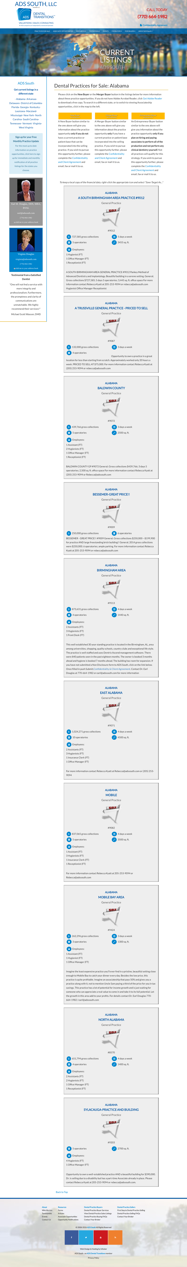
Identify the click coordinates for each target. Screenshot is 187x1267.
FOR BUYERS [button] (116, 31)
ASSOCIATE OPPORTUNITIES (63, 31)
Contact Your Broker (92, 1219)
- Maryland (30, 111)
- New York (28, 115)
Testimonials (47, 1213)
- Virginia (36, 123)
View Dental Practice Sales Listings (98, 1213)
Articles (61, 1213)
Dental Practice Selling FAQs (128, 1213)
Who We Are (47, 1210)
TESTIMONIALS (94, 31)
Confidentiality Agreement (154, 25)
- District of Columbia (31, 103)
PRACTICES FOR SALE (42, 31)
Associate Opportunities (67, 1216)
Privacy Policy (93, 1258)
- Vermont (26, 123)
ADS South (91, 1227)
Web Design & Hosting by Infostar (93, 1249)
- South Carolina (30, 119)
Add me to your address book (27, 222)
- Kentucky (34, 107)
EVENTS (106, 31)
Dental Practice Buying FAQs (95, 1216)
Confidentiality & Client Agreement (112, 668)
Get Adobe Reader (152, 98)
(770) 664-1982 (152, 16)
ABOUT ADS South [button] (145, 31)
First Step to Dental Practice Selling (131, 1210)
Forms (60, 1210)
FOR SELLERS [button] (129, 31)
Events (44, 1216)
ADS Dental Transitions (96, 1253)
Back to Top (62, 1192)
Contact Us (46, 1219)
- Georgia (23, 107)
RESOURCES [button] (80, 31)
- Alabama (20, 99)
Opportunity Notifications (68, 1219)
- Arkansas (30, 99)
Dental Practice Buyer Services (96, 1210)
